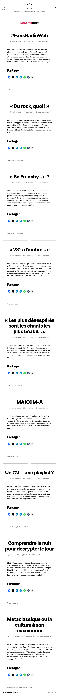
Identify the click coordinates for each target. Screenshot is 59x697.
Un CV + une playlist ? (29, 472)
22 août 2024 (29, 41)
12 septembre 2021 (29, 636)
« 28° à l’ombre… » (29, 249)
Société (15, 603)
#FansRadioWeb (29, 35)
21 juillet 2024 (29, 478)
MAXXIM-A (29, 402)
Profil (23, 527)
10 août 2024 (29, 183)
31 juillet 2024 (29, 255)
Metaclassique (24, 687)
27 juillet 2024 (29, 337)
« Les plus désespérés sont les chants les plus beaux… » (29, 325)
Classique (12, 687)
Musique (11, 90)
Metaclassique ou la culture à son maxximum (29, 624)
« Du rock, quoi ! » (29, 106)
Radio (16, 90)
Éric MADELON (13, 692)
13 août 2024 (29, 112)
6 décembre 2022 (29, 555)
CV (10, 527)
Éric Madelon (17, 41)
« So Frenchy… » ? (29, 177)
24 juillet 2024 (29, 408)
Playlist (17, 160)
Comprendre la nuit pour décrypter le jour (29, 546)
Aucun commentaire (43, 41)
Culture (18, 687)
